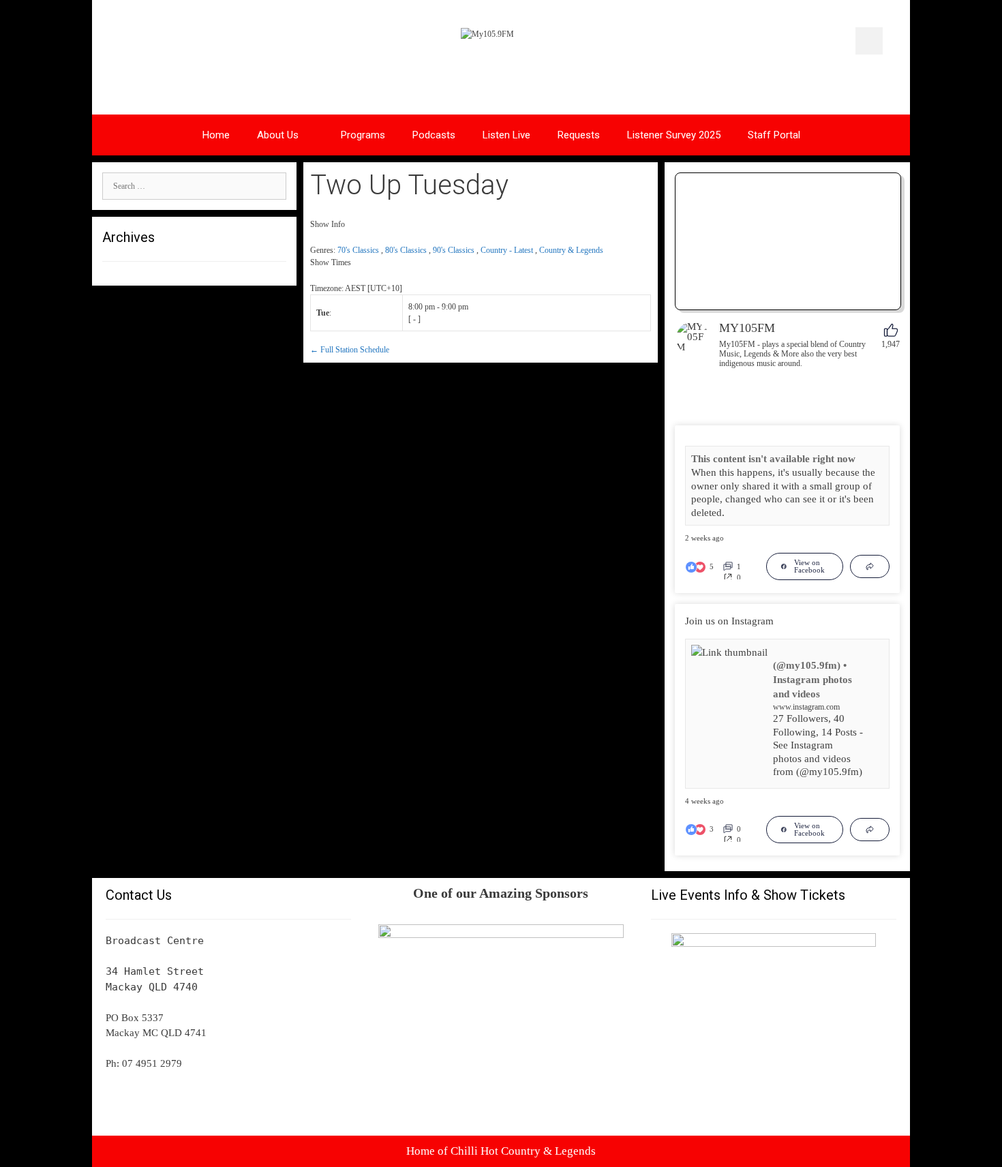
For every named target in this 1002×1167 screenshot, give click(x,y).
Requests (579, 135)
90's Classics (453, 250)
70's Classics (358, 250)
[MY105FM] (692, 338)
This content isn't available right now (773, 458)
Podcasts (433, 135)
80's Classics (406, 250)
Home (216, 135)
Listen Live (506, 135)
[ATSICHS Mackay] (501, 934)
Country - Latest (507, 250)
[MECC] (773, 943)
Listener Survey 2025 (673, 135)
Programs (363, 135)
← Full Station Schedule (349, 349)
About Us (278, 135)
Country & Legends (571, 250)
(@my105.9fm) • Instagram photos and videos (812, 679)
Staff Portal (774, 135)
